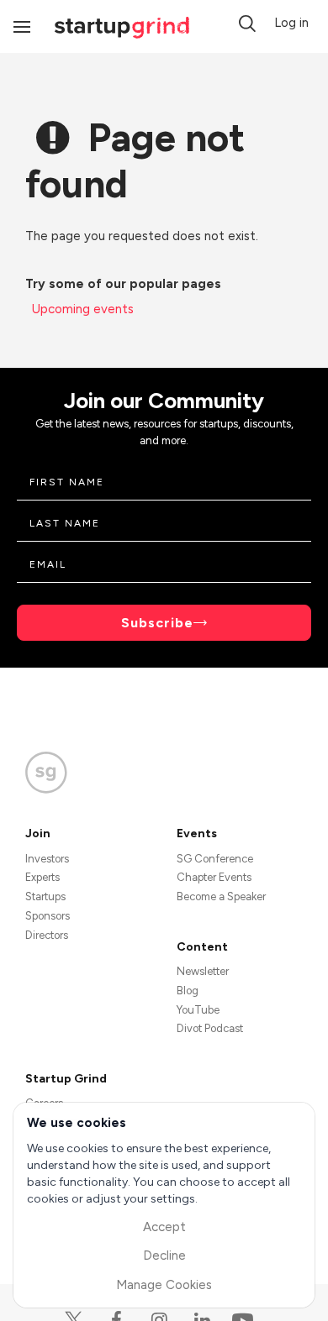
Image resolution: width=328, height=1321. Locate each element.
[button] (247, 23)
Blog (187, 990)
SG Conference (215, 858)
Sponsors (47, 915)
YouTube (198, 1010)
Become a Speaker (221, 896)
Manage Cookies (164, 1284)
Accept (164, 1227)
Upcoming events (83, 309)
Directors (46, 935)
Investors (47, 858)
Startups (45, 896)
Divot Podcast (210, 1028)
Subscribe (157, 623)
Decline (164, 1255)
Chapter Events (214, 877)
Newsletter (203, 971)
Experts (42, 877)
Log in (291, 22)
